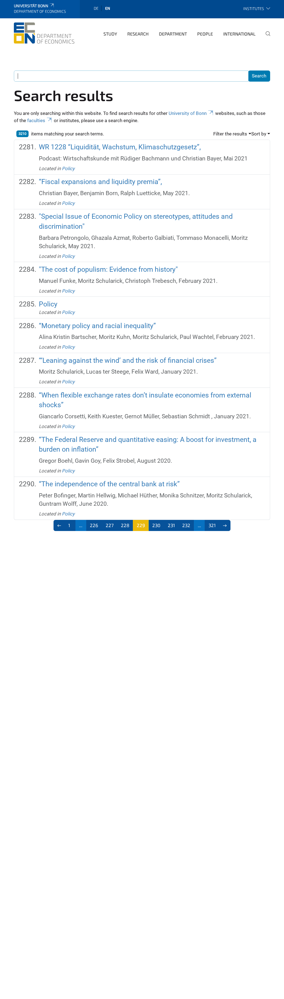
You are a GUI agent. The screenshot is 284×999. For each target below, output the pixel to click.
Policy (68, 168)
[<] (59, 525)
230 (156, 525)
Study (110, 33)
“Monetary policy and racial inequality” (97, 326)
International (239, 33)
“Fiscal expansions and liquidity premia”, (100, 182)
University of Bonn (188, 113)
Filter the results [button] (230, 134)
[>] (225, 525)
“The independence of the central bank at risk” (109, 484)
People (205, 33)
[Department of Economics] (44, 33)
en (107, 8)
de (96, 8)
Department (173, 33)
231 (171, 525)
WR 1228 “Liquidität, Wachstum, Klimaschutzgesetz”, (120, 147)
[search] (265, 37)
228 (125, 525)
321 (212, 525)
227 (110, 525)
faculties (36, 120)
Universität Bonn (31, 5)
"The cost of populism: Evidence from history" (108, 269)
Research (138, 33)
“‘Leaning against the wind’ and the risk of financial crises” (128, 360)
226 (94, 525)
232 (186, 525)
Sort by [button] (258, 134)
